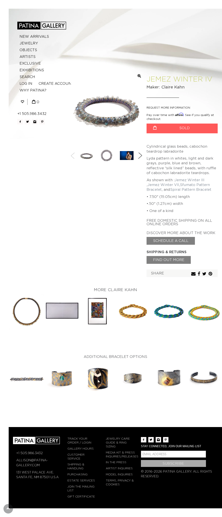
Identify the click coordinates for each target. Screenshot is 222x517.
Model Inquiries (119, 474)
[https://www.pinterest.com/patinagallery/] (42, 121)
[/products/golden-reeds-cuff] (204, 378)
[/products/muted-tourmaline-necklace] (26, 311)
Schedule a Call (170, 241)
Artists (28, 57)
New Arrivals (34, 36)
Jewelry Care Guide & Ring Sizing (118, 442)
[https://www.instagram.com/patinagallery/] (35, 121)
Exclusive (30, 63)
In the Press (116, 462)
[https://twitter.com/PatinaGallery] (27, 121)
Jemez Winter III (189, 180)
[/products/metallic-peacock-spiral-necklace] (168, 311)
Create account (56, 84)
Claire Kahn (173, 87)
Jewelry (29, 43)
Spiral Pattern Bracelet (190, 190)
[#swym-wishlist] (22, 102)
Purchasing (77, 474)
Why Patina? (33, 90)
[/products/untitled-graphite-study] (62, 311)
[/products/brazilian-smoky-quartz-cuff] (97, 378)
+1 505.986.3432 (31, 114)
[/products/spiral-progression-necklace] (204, 311)
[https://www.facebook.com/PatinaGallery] (20, 121)
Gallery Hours (80, 448)
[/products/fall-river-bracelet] (26, 378)
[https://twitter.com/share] (204, 274)
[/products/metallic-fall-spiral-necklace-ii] (133, 311)
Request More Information (168, 107)
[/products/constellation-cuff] (133, 378)
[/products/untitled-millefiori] (97, 311)
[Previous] (73, 156)
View (27, 308)
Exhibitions (32, 70)
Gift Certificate (81, 496)
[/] (41, 25)
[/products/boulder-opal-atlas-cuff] (62, 378)
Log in (26, 84)
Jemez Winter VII (163, 185)
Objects (28, 50)
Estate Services (81, 480)
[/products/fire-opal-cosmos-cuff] (168, 378)
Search (27, 77)
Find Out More (168, 260)
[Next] (140, 156)
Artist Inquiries (119, 468)
